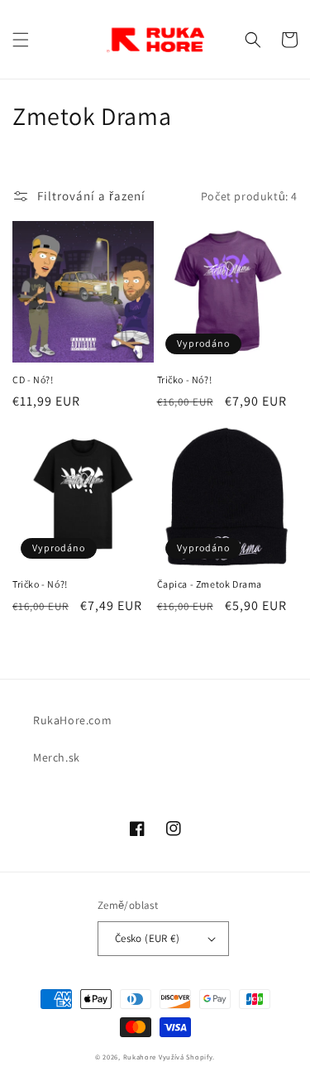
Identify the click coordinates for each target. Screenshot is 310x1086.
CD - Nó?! (32, 379)
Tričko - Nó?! (184, 379)
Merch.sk (56, 757)
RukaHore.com (72, 720)
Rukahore (140, 1056)
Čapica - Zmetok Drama (210, 584)
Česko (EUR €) (147, 938)
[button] (20, 40)
